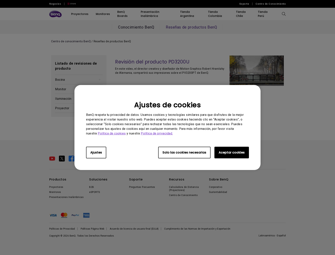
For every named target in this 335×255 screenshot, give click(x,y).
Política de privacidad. (157, 133)
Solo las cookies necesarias (184, 152)
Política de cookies (112, 133)
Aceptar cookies (232, 152)
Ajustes (96, 152)
